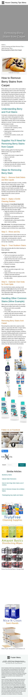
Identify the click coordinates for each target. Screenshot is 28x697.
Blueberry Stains (7, 475)
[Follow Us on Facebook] (12, 439)
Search (4, 464)
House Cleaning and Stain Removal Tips (12, 46)
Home (3, 44)
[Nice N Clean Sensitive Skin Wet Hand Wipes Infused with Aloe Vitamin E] (12, 613)
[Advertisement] (14, 16)
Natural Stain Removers (9, 479)
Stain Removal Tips (6, 48)
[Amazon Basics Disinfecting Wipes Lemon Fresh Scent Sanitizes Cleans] (12, 534)
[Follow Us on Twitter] (7, 456)
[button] (22, 465)
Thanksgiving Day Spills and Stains (12, 495)
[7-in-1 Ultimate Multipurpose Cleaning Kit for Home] (12, 511)
